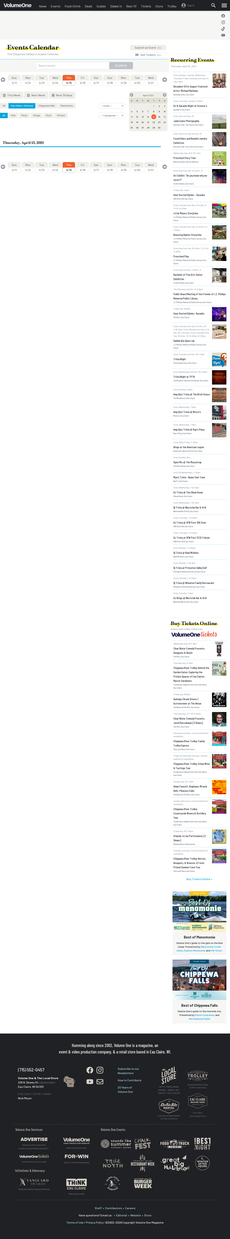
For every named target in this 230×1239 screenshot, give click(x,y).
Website (135, 1215)
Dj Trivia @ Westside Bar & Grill (189, 507)
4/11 (14, 80)
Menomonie (67, 105)
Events (55, 6)
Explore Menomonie (194, 950)
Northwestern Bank (199, 1018)
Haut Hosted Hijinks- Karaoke (188, 313)
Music (24, 115)
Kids (13, 115)
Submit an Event (148, 47)
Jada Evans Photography (186, 120)
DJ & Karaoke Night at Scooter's (190, 105)
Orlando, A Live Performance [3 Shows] (189, 838)
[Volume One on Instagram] (223, 22)
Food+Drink (72, 6)
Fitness (61, 115)
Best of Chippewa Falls (199, 1005)
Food (48, 115)
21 (148, 122)
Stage (36, 115)
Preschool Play (181, 256)
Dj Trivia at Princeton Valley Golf (190, 567)
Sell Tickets (150, 55)
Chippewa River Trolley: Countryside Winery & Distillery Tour (189, 813)
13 (143, 116)
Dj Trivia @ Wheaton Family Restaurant (193, 582)
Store (159, 6)
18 (132, 122)
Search (121, 65)
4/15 (69, 80)
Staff (98, 1208)
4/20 (137, 80)
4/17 (96, 80)
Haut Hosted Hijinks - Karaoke (189, 195)
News (42, 6)
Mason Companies (205, 1014)
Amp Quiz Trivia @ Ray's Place (189, 429)
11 (131, 116)
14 (148, 116)
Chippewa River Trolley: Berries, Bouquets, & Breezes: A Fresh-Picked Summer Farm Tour (189, 863)
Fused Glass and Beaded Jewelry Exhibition (190, 140)
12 (137, 116)
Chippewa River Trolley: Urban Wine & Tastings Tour (191, 766)
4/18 (110, 80)
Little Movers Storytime (185, 213)
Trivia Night (179, 359)
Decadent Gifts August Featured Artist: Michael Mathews (190, 88)
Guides (101, 6)
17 (165, 116)
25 (131, 127)
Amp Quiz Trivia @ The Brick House (191, 394)
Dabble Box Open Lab (183, 340)
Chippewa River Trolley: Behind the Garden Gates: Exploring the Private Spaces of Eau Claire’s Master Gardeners (191, 674)
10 (165, 111)
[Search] (213, 5)
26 (137, 127)
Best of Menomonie (199, 937)
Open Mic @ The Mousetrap (187, 462)
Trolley (171, 6)
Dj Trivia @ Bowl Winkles (186, 552)
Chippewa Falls (47, 105)
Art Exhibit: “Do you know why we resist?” (190, 177)
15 (154, 116)
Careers (130, 1208)
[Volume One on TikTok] (223, 29)
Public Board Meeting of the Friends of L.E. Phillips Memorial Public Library (199, 296)
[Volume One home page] (20, 6)
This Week (13, 95)
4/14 (55, 80)
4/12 (28, 80)
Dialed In (116, 6)
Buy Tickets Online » (199, 879)
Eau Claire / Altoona (22, 105)
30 (159, 127)
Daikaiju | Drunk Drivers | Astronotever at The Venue (187, 701)
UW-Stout (216, 950)
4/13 (41, 80)
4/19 (123, 80)
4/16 (82, 80)
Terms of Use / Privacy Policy (85, 1222)
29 (154, 127)
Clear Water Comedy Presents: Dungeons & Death (189, 650)
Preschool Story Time (184, 158)
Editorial (121, 1215)
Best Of (131, 6)
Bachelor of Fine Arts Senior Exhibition (188, 277)
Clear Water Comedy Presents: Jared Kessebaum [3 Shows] (189, 720)
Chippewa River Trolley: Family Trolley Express (189, 743)
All (4, 105)
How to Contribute (129, 1080)
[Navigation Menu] (224, 5)
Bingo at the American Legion (188, 447)
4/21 (151, 80)
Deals (88, 6)
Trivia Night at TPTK (184, 376)
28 (148, 127)
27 (143, 127)
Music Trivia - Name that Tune (189, 477)
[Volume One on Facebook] (223, 16)
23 (159, 122)
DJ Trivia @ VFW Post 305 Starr (189, 522)
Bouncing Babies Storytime (187, 234)
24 (165, 122)
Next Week (38, 95)
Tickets (146, 6)
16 (159, 116)
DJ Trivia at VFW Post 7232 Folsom (191, 537)
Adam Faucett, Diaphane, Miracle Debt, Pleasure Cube (190, 788)
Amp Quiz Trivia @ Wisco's (187, 411)
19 (137, 122)
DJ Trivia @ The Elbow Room (188, 492)
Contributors (113, 1208)
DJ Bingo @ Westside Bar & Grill (189, 598)
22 (154, 122)
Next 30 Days (64, 95)
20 (142, 122)
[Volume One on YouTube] (223, 35)
